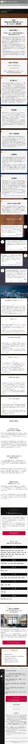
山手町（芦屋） (14, 577)
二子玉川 (10, 556)
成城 (7, 550)
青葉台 (9, 552)
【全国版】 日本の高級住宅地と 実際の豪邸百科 (14, 656)
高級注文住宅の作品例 (10, 670)
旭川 (11, 599)
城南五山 (3, 554)
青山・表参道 (4, 552)
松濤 (10, 550)
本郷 (23, 554)
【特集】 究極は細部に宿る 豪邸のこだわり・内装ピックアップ (15, 679)
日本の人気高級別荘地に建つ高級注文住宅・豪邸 (15, 688)
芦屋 (2, 577)
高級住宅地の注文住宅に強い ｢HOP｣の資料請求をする (14, 533)
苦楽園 (22, 577)
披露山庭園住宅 (20, 563)
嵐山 (5, 591)
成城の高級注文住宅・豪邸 (10, 658)
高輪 (7, 554)
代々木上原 (23, 552)
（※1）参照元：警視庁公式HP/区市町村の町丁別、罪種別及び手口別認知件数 (14, 195)
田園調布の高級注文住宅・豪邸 (11, 660)
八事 (6, 570)
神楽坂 (16, 554)
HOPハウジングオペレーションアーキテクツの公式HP (14, 642)
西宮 (19, 577)
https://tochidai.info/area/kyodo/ (14, 72)
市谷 (20, 554)
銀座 (10, 554)
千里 (6, 584)
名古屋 (2, 570)
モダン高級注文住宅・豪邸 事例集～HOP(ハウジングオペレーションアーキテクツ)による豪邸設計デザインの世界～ (15, 675)
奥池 (9, 577)
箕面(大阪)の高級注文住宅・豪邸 (11, 662)
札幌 (2, 599)
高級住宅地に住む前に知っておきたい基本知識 (15, 692)
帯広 (8, 599)
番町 (13, 554)
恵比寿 (18, 552)
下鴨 (2, 591)
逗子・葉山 (10, 563)
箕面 (9, 584)
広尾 (19, 550)
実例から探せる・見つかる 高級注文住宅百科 (20, 741)
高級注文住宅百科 (8, 654)
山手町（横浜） (4, 563)
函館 (5, 599)
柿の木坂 (14, 552)
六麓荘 (5, 577)
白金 (16, 550)
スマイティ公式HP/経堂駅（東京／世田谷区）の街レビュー (13, 235)
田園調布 (3, 550)
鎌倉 (15, 563)
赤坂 (22, 550)
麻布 (13, 550)
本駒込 (2, 556)
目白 (6, 556)
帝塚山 (2, 584)
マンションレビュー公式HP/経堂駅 (17, 249)
